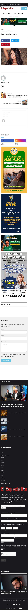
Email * (2, 335)
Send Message (6, 360)
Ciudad (2, 537)
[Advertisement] (14, 371)
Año (13, 530)
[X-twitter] (11, 604)
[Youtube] (14, 604)
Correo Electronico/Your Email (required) (10, 518)
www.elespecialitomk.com (7, 502)
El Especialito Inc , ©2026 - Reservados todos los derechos (14, 600)
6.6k (16, 143)
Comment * (3, 341)
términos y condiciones (10, 608)
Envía (3, 560)
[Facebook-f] (8, 604)
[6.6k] (20, 140)
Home (2, 29)
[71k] (7, 140)
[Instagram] (17, 604)
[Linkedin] (20, 604)
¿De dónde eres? (4, 533)
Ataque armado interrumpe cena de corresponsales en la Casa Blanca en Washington (12, 406)
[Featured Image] (14, 393)
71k (2, 143)
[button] (1, 21)
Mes (6, 530)
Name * (3, 329)
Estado (15, 537)
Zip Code (2, 542)
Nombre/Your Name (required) (7, 513)
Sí (2, 549)
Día (1, 530)
